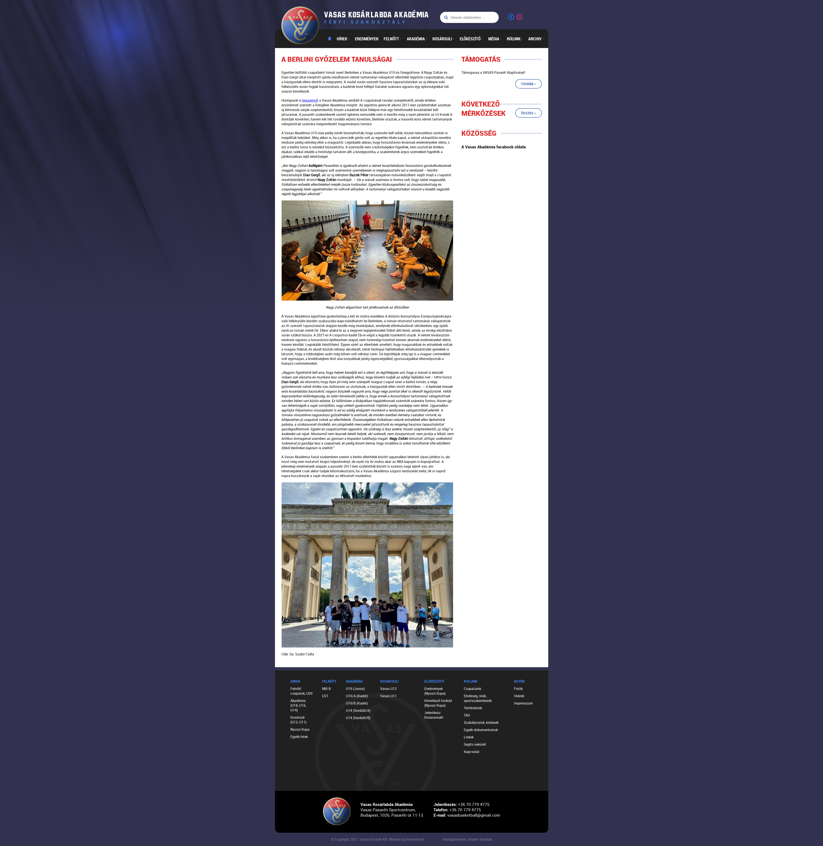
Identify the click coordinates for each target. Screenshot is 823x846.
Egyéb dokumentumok (481, 729)
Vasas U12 (388, 688)
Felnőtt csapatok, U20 (301, 691)
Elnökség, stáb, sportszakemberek (478, 698)
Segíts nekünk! (475, 744)
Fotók (518, 688)
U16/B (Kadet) (357, 703)
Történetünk (473, 708)
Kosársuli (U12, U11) (298, 719)
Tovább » (528, 84)
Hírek (343, 39)
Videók (519, 696)
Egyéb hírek (299, 736)
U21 (325, 696)
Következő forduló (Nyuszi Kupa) (438, 703)
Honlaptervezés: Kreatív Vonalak (467, 839)
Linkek (469, 737)
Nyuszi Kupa (299, 729)
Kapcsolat (471, 751)
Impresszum (523, 703)
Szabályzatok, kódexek (481, 722)
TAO (467, 715)
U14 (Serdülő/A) (358, 710)
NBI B (326, 688)
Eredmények (366, 39)
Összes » (528, 113)
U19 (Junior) (355, 688)
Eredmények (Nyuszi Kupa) (435, 691)
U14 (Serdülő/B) (358, 717)
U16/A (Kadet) (357, 696)
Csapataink (472, 688)
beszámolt (310, 100)
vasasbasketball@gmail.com (473, 815)
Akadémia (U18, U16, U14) (298, 705)
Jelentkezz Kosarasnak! (433, 715)
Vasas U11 (388, 696)
